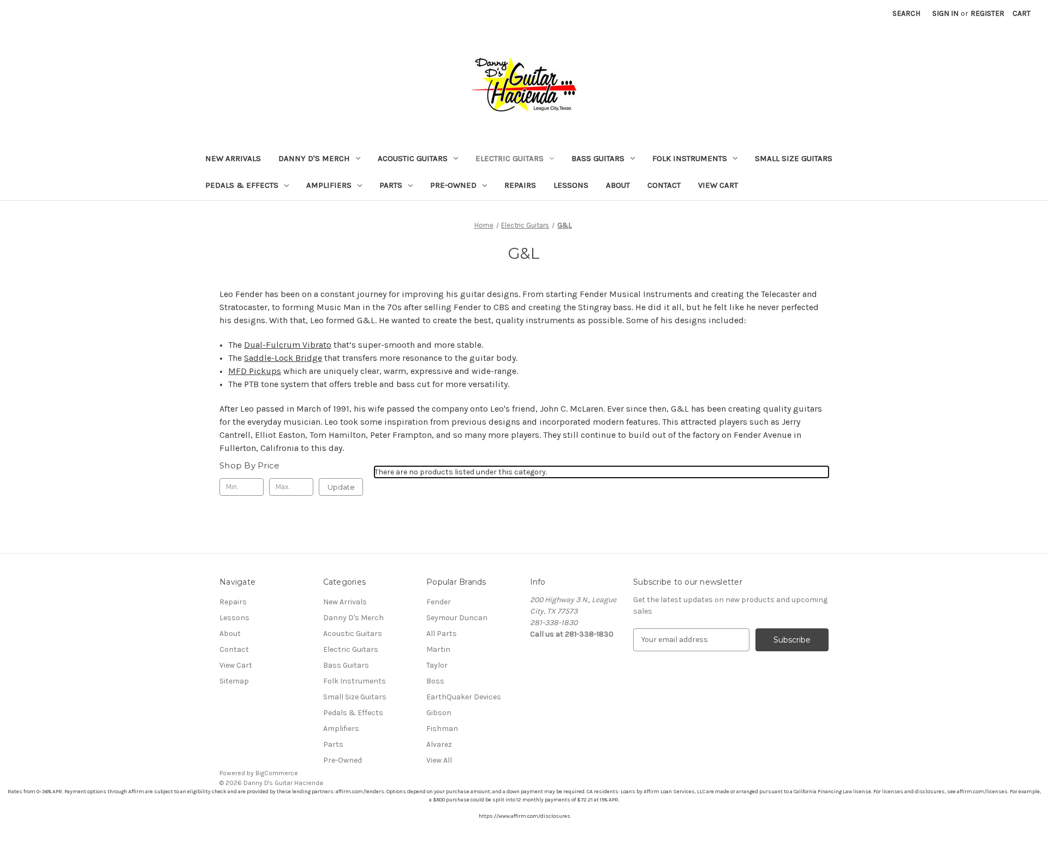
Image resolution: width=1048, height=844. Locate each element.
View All (439, 760)
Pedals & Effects (241, 185)
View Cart (718, 185)
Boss (435, 681)
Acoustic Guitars (413, 158)
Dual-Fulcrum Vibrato (287, 345)
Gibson (438, 712)
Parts (390, 185)
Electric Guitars (509, 158)
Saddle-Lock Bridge (283, 358)
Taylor (437, 665)
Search (906, 13)
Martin (438, 649)
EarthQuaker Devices (463, 697)
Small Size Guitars (793, 158)
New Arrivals (233, 158)
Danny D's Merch (314, 158)
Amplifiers (329, 185)
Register (987, 13)
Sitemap (234, 681)
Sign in (945, 13)
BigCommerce (276, 773)
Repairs (520, 185)
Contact (664, 185)
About (618, 185)
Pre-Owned (453, 185)
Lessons (570, 185)
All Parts (441, 633)
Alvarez (439, 744)
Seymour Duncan (456, 617)
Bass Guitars (597, 158)
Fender (438, 602)
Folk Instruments (689, 158)
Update (341, 487)
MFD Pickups (254, 371)
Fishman (442, 728)
